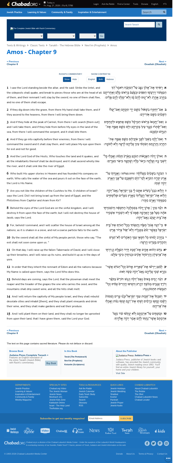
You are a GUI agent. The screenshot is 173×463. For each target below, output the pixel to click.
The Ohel (139, 394)
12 (8, 267)
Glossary (83, 403)
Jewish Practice (14, 12)
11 (8, 250)
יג (165, 279)
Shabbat (114, 394)
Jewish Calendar (86, 391)
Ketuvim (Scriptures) (74, 364)
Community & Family (62, 12)
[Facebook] (147, 443)
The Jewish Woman (58, 391)
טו (165, 313)
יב (165, 267)
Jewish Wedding (118, 391)
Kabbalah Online (57, 403)
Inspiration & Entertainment (92, 12)
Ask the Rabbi (108, 4)
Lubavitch (62, 442)
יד (165, 296)
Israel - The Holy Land (59, 405)
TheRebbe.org (56, 408)
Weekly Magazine (23, 400)
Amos (113, 45)
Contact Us (162, 454)
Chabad (54, 442)
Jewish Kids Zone (57, 400)
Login (95, 4)
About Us (130, 454)
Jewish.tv (45, 430)
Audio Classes (78, 430)
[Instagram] (166, 443)
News (95, 430)
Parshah (114, 400)
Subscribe (83, 397)
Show (67, 79)
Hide (74, 79)
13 (8, 279)
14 (8, 296)
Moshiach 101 (55, 397)
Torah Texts (127, 430)
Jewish (104, 445)
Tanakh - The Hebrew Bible (64, 45)
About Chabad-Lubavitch (146, 388)
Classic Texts (37, 45)
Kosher (113, 397)
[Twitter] (153, 443)
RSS (81, 405)
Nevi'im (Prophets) (95, 45)
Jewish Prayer (116, 403)
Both (101, 79)
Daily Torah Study (87, 394)
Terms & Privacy (146, 454)
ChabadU (62, 430)
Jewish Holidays (117, 388)
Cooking (111, 430)
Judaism (93, 445)
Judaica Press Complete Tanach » (28, 355)
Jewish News (55, 394)
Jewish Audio (116, 405)
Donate (144, 4)
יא (165, 250)
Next (155, 63)
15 (8, 313)
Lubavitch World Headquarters (113, 442)
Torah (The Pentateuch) (75, 357)
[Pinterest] (160, 443)
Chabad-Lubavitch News (146, 397)
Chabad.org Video (57, 388)
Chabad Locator (142, 400)
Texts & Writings (16, 45)
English (91, 79)
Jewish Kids (160, 430)
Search (82, 400)
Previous (13, 63)
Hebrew (110, 79)
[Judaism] (22, 4)
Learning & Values (37, 12)
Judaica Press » (142, 355)
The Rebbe (140, 391)
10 (8, 237)
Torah (86, 445)
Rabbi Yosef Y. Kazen (66, 445)
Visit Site (120, 373)
